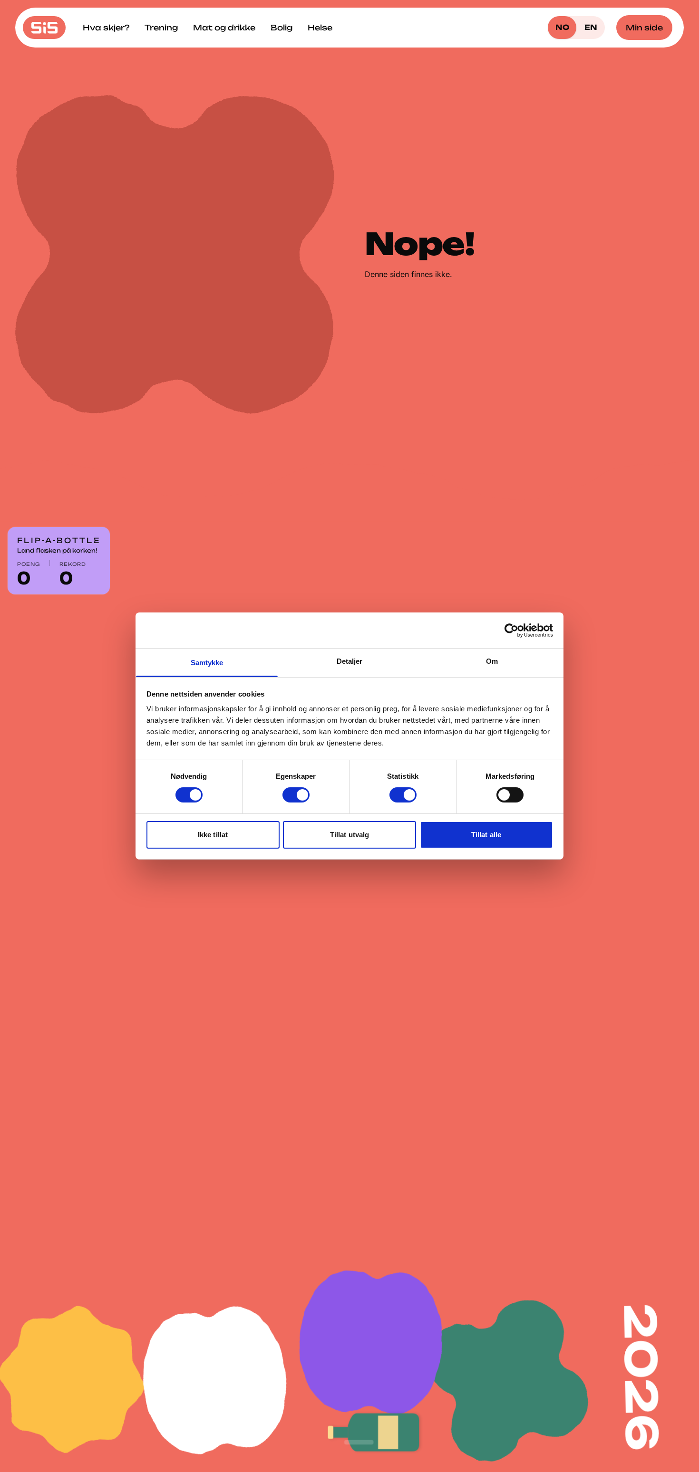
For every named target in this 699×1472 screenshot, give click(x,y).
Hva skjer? (106, 27)
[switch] (296, 795)
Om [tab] (492, 661)
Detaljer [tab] (350, 661)
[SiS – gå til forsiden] (44, 27)
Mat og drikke (224, 27)
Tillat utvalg (349, 835)
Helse (320, 27)
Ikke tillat (213, 835)
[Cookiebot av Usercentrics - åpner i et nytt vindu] (511, 630)
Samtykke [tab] (207, 663)
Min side (644, 27)
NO (562, 27)
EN (590, 27)
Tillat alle (486, 835)
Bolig (281, 27)
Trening (161, 27)
